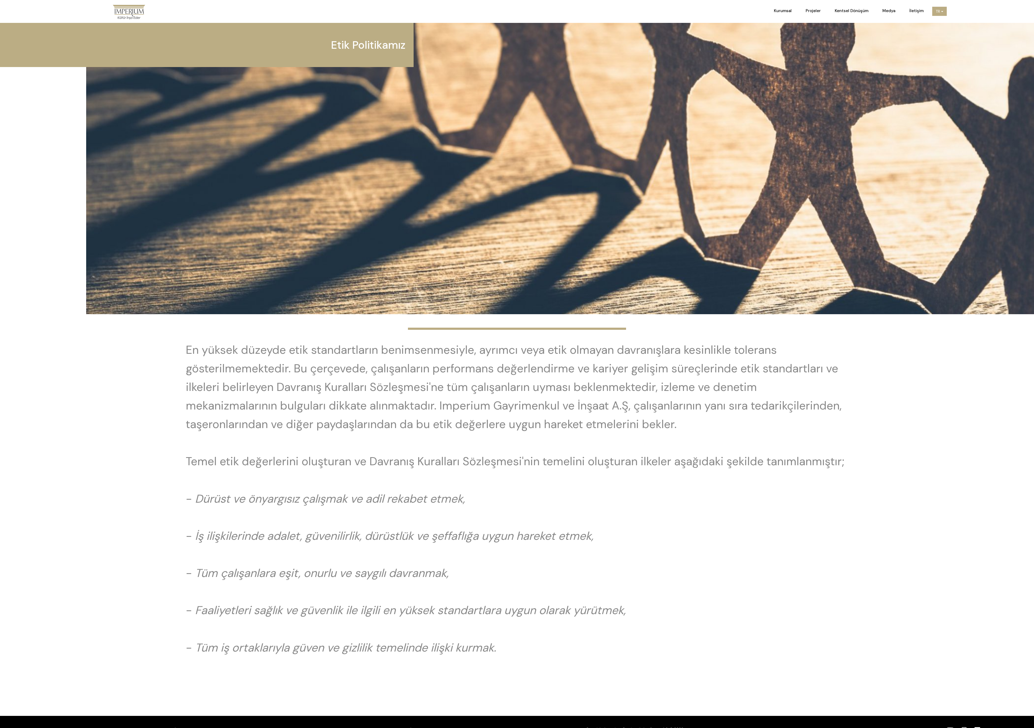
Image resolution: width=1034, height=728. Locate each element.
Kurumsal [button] (783, 10)
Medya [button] (888, 10)
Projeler (813, 10)
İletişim (916, 10)
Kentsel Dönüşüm (851, 10)
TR (938, 11)
